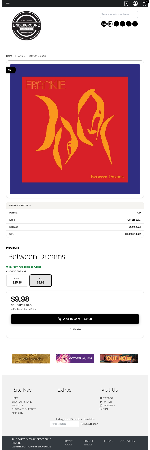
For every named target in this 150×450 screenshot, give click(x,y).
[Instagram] (129, 24)
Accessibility (128, 440)
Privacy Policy (68, 442)
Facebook (108, 398)
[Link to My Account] (135, 4)
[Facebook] (116, 24)
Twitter (107, 402)
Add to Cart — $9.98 (77, 318)
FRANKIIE (20, 56)
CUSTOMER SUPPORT (24, 409)
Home (9, 56)
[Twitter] (122, 24)
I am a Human (90, 423)
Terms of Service (88, 442)
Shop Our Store (22, 402)
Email (105, 409)
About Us (17, 405)
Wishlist (77, 329)
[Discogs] (104, 24)
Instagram (108, 405)
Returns (108, 440)
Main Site (17, 413)
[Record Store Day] (110, 24)
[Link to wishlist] (126, 4)
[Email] (135, 24)
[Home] (26, 25)
